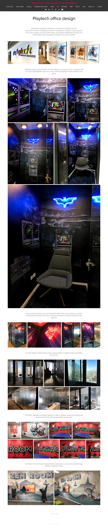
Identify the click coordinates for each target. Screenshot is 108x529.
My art (77, 6)
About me (91, 6)
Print (84, 6)
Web (71, 6)
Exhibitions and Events (40, 6)
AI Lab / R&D (20, 6)
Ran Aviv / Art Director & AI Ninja (54, 3)
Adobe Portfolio (56, 524)
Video (52, 6)
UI (57, 6)
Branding (64, 6)
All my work (9, 6)
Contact (99, 6)
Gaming (29, 6)
